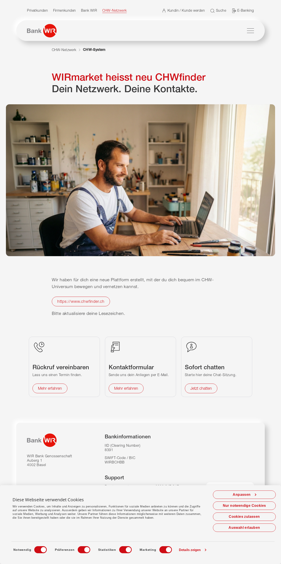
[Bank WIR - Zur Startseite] (42, 30)
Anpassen (241, 494)
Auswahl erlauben (244, 527)
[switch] (80, 548)
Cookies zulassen (244, 516)
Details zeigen (190, 550)
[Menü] (250, 30)
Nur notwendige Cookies (244, 505)
